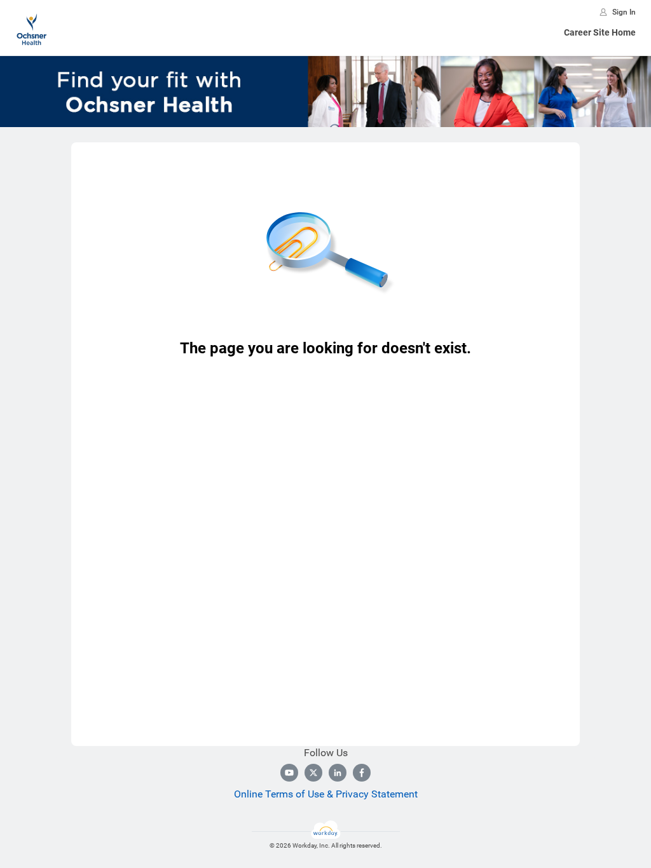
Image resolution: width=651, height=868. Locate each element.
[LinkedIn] (337, 773)
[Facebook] (362, 773)
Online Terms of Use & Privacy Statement (326, 794)
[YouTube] (289, 773)
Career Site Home (600, 32)
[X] (313, 773)
